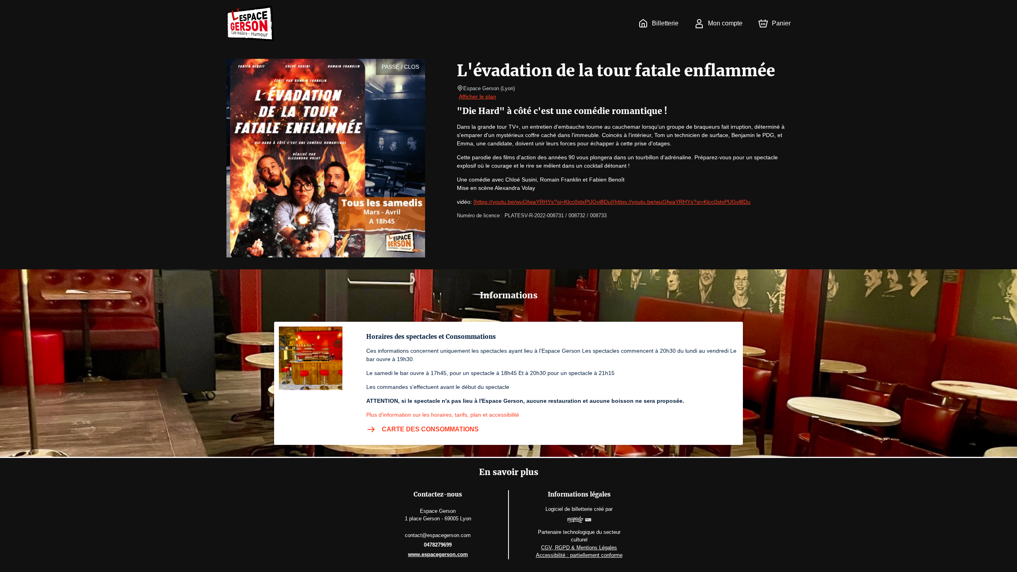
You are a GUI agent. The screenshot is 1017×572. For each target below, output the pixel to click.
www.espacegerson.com (438, 554)
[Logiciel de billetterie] (579, 520)
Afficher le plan (477, 96)
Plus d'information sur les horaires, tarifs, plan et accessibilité (442, 415)
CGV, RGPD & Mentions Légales (579, 548)
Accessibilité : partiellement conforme (579, 555)
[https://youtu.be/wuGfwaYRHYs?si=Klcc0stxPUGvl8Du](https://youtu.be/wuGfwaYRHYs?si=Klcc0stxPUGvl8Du (612, 202)
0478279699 (438, 545)
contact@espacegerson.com (438, 535)
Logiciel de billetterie (568, 509)
